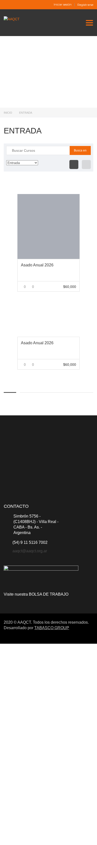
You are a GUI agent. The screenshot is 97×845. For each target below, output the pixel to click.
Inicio (8, 112)
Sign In (40, 837)
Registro (28, 837)
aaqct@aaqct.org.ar (29, 551)
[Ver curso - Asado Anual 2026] (48, 226)
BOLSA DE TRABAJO (48, 594)
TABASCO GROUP (51, 628)
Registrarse (85, 4)
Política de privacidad (56, 776)
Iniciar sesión (63, 4)
